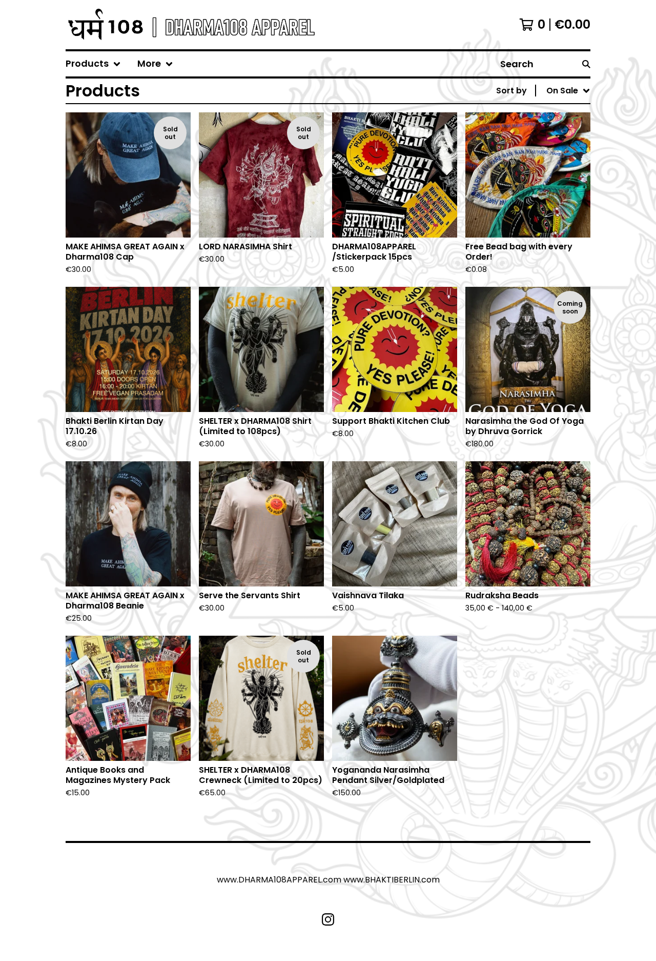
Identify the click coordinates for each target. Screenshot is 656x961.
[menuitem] (93, 63)
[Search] (586, 63)
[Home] (190, 24)
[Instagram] (328, 919)
